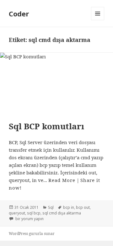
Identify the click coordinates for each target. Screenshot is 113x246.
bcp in (68, 207)
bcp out (83, 207)
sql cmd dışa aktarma (61, 213)
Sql (51, 207)
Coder (19, 13)
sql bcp (33, 213)
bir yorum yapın (29, 218)
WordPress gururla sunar (32, 233)
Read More (61, 180)
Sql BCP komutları (46, 126)
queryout (17, 213)
